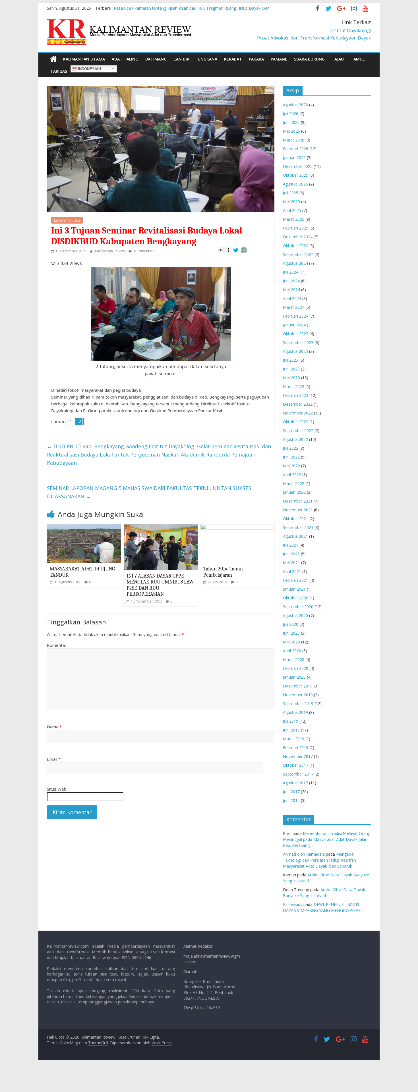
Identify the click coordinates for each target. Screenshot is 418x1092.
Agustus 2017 (295, 782)
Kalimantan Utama (84, 59)
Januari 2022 (294, 492)
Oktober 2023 (295, 333)
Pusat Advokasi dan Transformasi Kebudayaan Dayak (314, 38)
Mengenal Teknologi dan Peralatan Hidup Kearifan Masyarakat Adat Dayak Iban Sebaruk (319, 860)
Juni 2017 (291, 791)
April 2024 (292, 298)
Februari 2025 (295, 228)
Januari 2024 (294, 325)
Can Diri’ (182, 59)
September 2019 (298, 703)
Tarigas (58, 71)
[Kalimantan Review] (53, 59)
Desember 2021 (298, 501)
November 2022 (298, 413)
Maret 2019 (293, 738)
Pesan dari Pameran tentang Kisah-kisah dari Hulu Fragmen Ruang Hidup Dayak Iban (192, 8)
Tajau (338, 59)
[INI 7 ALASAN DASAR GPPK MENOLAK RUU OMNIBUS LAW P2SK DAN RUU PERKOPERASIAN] (161, 527)
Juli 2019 (290, 721)
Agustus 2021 (295, 536)
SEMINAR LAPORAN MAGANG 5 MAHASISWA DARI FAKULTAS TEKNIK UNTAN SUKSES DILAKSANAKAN (149, 492)
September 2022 (298, 430)
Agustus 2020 (295, 615)
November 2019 (298, 694)
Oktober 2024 (295, 245)
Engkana (207, 59)
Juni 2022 (291, 457)
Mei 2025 (291, 201)
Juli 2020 (290, 624)
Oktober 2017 (295, 765)
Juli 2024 (290, 272)
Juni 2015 (291, 800)
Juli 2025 (290, 192)
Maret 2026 (293, 140)
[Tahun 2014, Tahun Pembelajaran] (237, 527)
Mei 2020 (291, 642)
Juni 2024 (291, 281)
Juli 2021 (290, 545)
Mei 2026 (291, 131)
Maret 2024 (293, 307)
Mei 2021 (291, 562)
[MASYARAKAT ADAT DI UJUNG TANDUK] (84, 527)
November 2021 (298, 509)
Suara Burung (309, 59)
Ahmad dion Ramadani (304, 854)
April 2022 (292, 474)
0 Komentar (143, 251)
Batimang (156, 59)
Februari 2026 (295, 148)
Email (54, 759)
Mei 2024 (291, 289)
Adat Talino (125, 59)
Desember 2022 (298, 404)
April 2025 (292, 210)
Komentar (57, 645)
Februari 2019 (295, 747)
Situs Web (57, 789)
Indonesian (89, 69)
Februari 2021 (295, 580)
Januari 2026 (294, 157)
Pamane (279, 59)
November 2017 (298, 756)
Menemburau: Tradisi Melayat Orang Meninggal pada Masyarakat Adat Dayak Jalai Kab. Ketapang (326, 839)
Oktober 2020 (295, 598)
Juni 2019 (291, 730)
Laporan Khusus (67, 220)
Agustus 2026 (295, 104)
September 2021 (298, 527)
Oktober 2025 (295, 175)
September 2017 (298, 774)
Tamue (358, 59)
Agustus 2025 (295, 184)
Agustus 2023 (295, 351)
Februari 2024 (295, 316)
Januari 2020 (294, 677)
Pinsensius (292, 904)
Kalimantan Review (110, 251)
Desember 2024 (298, 236)
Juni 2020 (291, 633)
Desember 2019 (298, 686)
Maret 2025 (293, 219)
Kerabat (233, 59)
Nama (54, 727)
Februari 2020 (295, 668)
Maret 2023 (293, 386)
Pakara (256, 59)
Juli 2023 (290, 360)
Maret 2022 (293, 483)
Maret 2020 (293, 659)
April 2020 (292, 650)
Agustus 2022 (295, 439)
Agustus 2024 (295, 263)
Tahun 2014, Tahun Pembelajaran (223, 572)
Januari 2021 (294, 589)
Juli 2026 (290, 113)
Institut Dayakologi (350, 30)
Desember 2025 (298, 166)
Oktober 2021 (295, 518)
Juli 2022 (290, 448)
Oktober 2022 (295, 421)
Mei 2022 (291, 465)
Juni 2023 (291, 369)
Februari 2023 (295, 395)
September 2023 (298, 342)
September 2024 (298, 254)
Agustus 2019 (295, 712)
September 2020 (298, 606)
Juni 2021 (291, 554)
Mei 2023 (291, 377)
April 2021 (292, 571)
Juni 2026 (291, 122)
